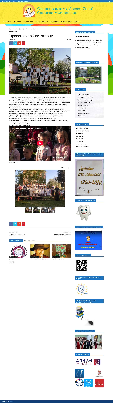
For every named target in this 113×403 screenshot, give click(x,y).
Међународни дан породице (62, 234)
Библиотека (81, 110)
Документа (54, 21)
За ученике (28, 21)
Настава (17, 21)
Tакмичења (80, 116)
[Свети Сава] (56, 10)
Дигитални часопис (82, 128)
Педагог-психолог (82, 105)
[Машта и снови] (19, 251)
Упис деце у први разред (84, 100)
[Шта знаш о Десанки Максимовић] (40, 251)
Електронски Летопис (82, 131)
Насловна (11, 29)
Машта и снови (13, 259)
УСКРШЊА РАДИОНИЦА (17, 234)
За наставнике (41, 21)
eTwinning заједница (82, 144)
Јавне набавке (66, 21)
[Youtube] (110, 1)
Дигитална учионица (82, 146)
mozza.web (79, 141)
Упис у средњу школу (83, 94)
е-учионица (79, 138)
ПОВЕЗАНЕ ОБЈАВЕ (16, 241)
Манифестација (20, 29)
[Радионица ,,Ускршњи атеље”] (61, 251)
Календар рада (81, 108)
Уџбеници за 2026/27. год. (85, 97)
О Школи (6, 21)
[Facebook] (107, 1)
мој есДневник (80, 136)
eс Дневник (79, 133)
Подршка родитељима (84, 102)
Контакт (77, 21)
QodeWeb (11, 401)
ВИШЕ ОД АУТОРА (29, 241)
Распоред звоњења (83, 113)
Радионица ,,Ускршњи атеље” (60, 259)
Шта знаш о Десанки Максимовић (39, 259)
